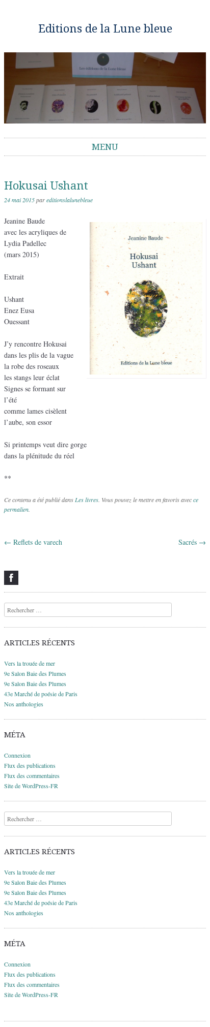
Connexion (17, 755)
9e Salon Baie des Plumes (35, 673)
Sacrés (192, 542)
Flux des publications (30, 765)
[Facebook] (11, 578)
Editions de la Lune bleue (105, 28)
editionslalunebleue (69, 200)
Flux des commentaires (32, 775)
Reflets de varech (33, 542)
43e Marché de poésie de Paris (40, 694)
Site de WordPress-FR (31, 786)
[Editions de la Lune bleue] (105, 87)
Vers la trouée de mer (29, 663)
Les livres (86, 499)
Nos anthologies (23, 704)
